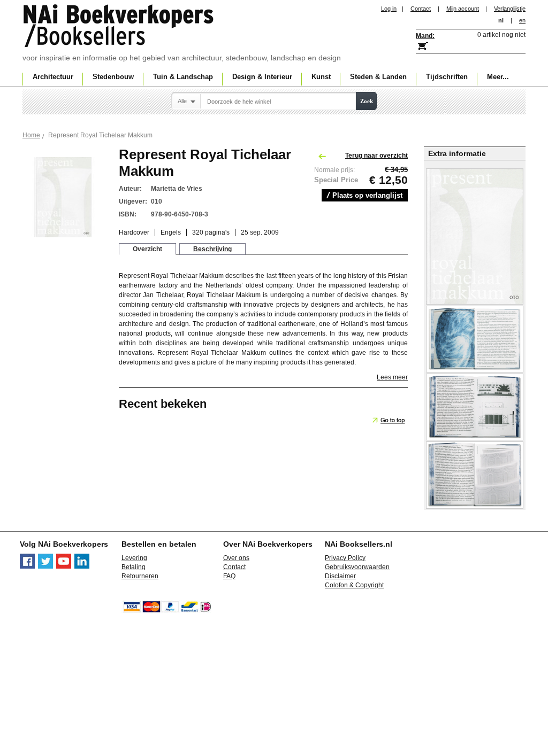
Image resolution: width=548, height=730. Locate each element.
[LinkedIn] (81, 566)
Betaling (133, 567)
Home (31, 135)
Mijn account (462, 8)
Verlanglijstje (510, 8)
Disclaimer (340, 576)
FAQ (229, 576)
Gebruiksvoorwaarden (357, 567)
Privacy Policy (345, 558)
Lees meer (392, 377)
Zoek (366, 101)
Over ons (236, 558)
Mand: (425, 36)
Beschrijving (212, 249)
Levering (134, 558)
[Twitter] (45, 566)
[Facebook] (27, 566)
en (522, 20)
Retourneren (139, 576)
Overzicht (147, 249)
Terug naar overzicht (376, 155)
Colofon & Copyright (354, 585)
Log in (389, 8)
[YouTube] (63, 566)
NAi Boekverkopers (119, 26)
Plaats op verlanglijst (367, 195)
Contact (420, 8)
